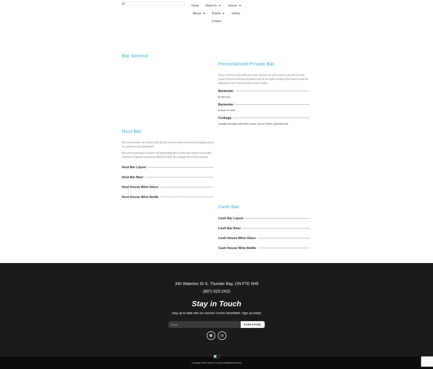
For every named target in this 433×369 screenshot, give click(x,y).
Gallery (236, 13)
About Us (211, 5)
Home (195, 5)
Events (216, 13)
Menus (197, 13)
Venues (232, 5)
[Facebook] (211, 335)
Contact (216, 21)
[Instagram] (222, 335)
